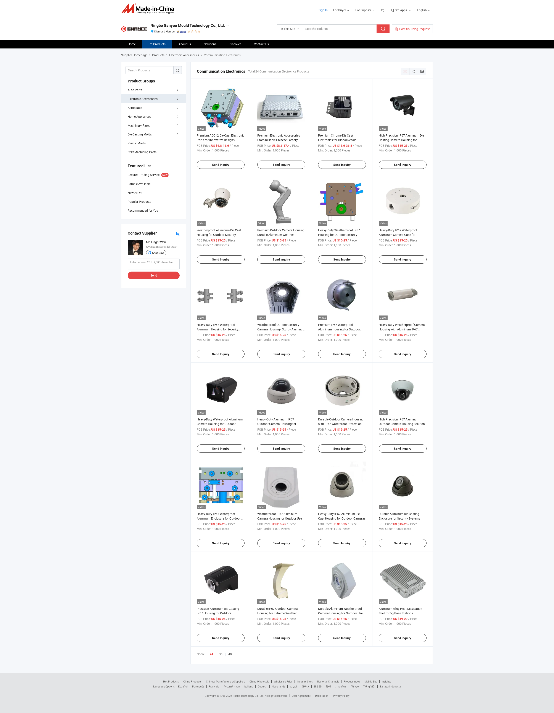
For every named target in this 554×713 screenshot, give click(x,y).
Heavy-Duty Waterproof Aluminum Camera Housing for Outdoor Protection (220, 423)
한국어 (305, 686)
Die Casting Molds (140, 134)
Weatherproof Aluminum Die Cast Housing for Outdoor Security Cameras (219, 234)
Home (132, 44)
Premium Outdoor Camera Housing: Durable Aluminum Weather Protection (281, 234)
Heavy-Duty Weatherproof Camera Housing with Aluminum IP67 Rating (402, 329)
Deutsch (262, 686)
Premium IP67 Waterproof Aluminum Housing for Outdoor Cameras (339, 329)
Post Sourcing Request (414, 29)
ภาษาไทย (340, 686)
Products (159, 44)
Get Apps (401, 10)
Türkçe (355, 686)
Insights (386, 681)
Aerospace (135, 108)
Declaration (322, 695)
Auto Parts (135, 90)
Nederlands (278, 686)
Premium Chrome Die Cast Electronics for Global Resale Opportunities (337, 139)
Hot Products (171, 681)
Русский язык (232, 686)
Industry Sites (305, 681)
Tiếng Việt (369, 686)
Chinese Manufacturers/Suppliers (225, 681)
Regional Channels (328, 681)
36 (220, 654)
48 (230, 654)
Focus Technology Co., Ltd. (249, 695)
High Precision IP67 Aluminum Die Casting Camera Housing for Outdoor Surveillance (401, 139)
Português (198, 686)
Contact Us (261, 44)
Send (153, 275)
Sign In (323, 10)
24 (211, 654)
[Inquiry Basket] (383, 10)
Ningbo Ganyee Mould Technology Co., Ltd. (187, 25)
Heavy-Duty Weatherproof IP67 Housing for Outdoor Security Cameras (339, 234)
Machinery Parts (139, 125)
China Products (192, 681)
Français (214, 686)
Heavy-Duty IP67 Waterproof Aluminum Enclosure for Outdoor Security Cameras (219, 518)
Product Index (352, 681)
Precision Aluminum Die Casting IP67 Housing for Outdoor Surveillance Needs (218, 613)
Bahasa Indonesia (390, 686)
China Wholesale (259, 681)
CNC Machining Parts (142, 152)
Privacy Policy (341, 695)
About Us (185, 44)
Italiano (248, 686)
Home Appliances (139, 116)
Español (183, 686)
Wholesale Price (283, 681)
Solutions (210, 44)
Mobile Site (370, 681)
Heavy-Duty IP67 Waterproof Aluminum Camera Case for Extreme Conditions (398, 234)
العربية (293, 686)
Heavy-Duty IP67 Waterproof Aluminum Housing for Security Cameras (217, 329)
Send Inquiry (220, 164)
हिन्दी (328, 686)
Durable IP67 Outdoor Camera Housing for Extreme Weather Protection (277, 613)
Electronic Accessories (143, 99)
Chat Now (158, 252)
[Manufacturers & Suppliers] (149, 8)
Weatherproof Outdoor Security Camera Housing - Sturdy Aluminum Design (281, 329)
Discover (235, 44)
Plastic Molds (137, 143)
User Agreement (301, 695)
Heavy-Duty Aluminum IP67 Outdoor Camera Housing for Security (276, 423)
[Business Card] (178, 233)
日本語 (318, 686)
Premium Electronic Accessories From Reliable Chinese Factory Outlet (278, 139)
